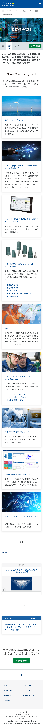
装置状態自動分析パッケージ (17, 432)
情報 (36, 11)
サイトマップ (21, 719)
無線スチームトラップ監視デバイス (20, 293)
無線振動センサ (12, 290)
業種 (5, 685)
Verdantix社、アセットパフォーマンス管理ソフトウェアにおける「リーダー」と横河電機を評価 (21, 627)
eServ (7, 328)
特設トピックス (9, 695)
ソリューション (28, 685)
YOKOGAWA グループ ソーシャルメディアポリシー (21, 716)
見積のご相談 (35, 46)
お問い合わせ (21, 661)
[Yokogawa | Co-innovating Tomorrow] (8, 4)
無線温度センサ (12, 288)
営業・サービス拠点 (29, 695)
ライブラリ (26, 690)
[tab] (4, 553)
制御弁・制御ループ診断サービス (19, 397)
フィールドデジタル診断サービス (19, 394)
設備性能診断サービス (15, 400)
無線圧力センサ (12, 285)
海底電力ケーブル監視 (14, 120)
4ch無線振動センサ (14, 296)
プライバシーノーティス (21, 714)
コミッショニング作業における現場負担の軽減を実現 (21, 571)
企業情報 (7, 700)
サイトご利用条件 (21, 712)
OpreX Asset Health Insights (17, 474)
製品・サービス (28, 11)
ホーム (18, 11)
